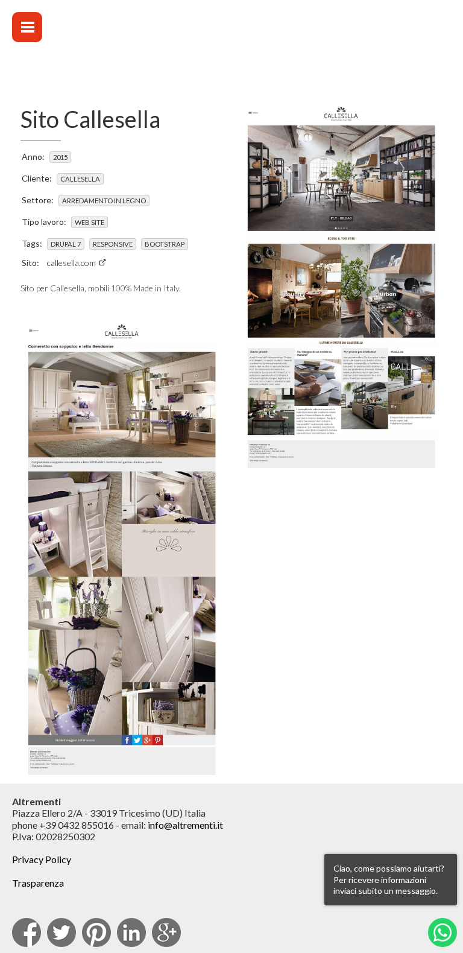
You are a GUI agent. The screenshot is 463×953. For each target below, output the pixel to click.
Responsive (113, 244)
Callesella (80, 179)
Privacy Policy (41, 859)
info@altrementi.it (185, 825)
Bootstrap (164, 244)
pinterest (96, 932)
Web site (89, 222)
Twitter (61, 932)
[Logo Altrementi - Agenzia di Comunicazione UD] (339, 36)
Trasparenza (38, 882)
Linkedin (131, 932)
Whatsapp (442, 932)
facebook (26, 932)
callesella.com (71, 263)
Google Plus (166, 932)
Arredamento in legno (104, 200)
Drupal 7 (66, 244)
